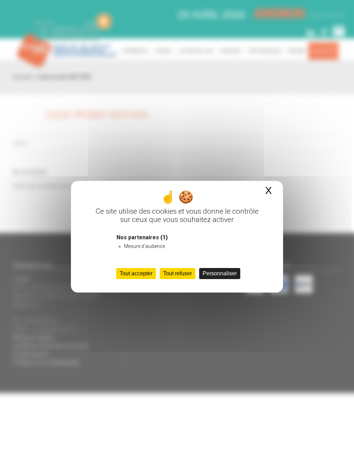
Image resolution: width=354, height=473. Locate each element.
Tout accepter (136, 273)
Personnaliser (220, 273)
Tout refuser (177, 273)
